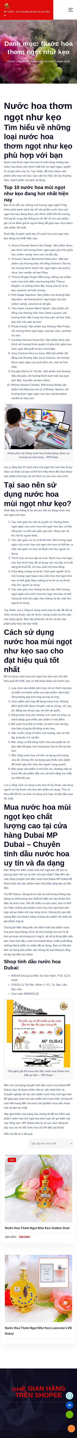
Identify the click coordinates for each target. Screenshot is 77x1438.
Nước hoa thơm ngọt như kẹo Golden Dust (44, 61)
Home (11, 61)
